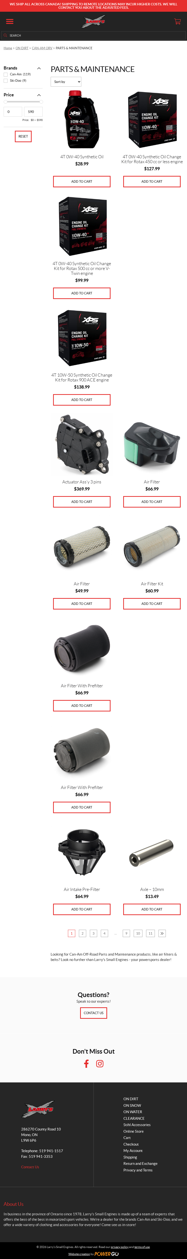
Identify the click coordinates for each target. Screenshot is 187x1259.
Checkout (131, 1144)
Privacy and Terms (138, 1170)
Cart (127, 1138)
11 (150, 933)
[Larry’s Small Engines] (93, 21)
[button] (9, 21)
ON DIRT (22, 48)
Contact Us (93, 1013)
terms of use (142, 1247)
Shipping (130, 1157)
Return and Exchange (140, 1163)
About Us (14, 1204)
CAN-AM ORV (42, 48)
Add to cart (81, 181)
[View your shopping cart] (177, 21)
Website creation (79, 1254)
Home (8, 48)
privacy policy (120, 1247)
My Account (133, 1151)
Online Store (133, 1131)
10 (138, 933)
